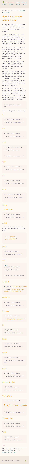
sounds (11, 4)
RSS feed (10, 450)
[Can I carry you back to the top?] (26, 461)
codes (18, 4)
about (25, 4)
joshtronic (10, 2)
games (4, 4)
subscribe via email (9, 452)
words (17, 2)
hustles (24, 2)
